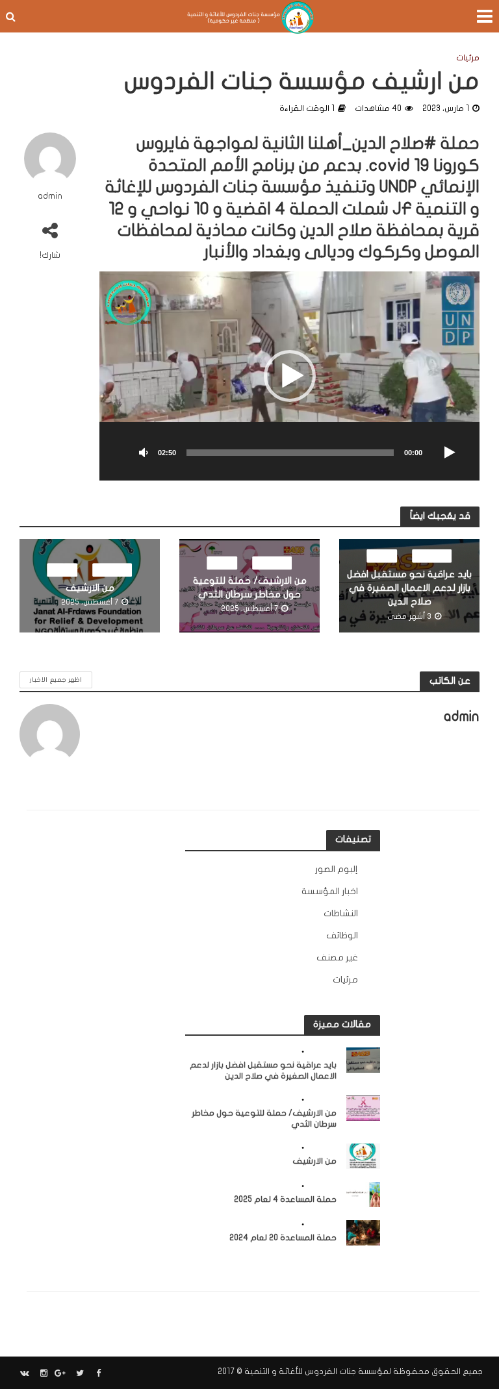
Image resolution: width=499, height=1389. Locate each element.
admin (50, 196)
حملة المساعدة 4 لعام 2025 (285, 1199)
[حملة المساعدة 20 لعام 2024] (363, 1232)
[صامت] (143, 453)
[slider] (290, 452)
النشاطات (432, 555)
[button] (290, 376)
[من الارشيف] (363, 1155)
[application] (289, 376)
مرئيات (468, 57)
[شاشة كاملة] (116, 453)
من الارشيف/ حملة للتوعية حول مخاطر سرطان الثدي (250, 587)
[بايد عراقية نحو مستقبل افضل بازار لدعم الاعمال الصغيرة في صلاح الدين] (363, 1059)
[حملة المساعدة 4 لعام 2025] (363, 1194)
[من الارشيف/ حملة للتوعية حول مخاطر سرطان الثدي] (363, 1107)
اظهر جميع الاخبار (56, 679)
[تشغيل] (449, 453)
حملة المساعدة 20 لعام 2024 (283, 1237)
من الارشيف (90, 588)
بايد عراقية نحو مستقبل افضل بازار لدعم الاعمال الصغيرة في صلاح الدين (409, 588)
